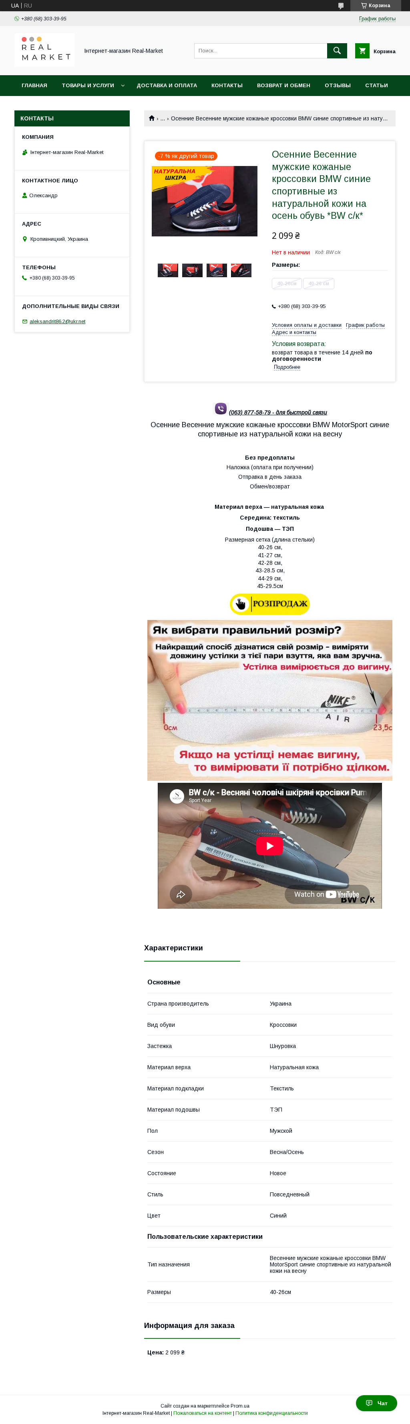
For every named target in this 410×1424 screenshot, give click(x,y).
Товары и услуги (88, 85)
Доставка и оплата (167, 85)
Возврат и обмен (283, 85)
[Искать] (337, 50)
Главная (34, 85)
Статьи (376, 85)
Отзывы (338, 85)
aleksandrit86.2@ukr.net (57, 321)
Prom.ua (240, 1406)
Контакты (227, 85)
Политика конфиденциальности (271, 1413)
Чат (383, 1403)
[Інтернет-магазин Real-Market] (44, 65)
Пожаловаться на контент (202, 1413)
